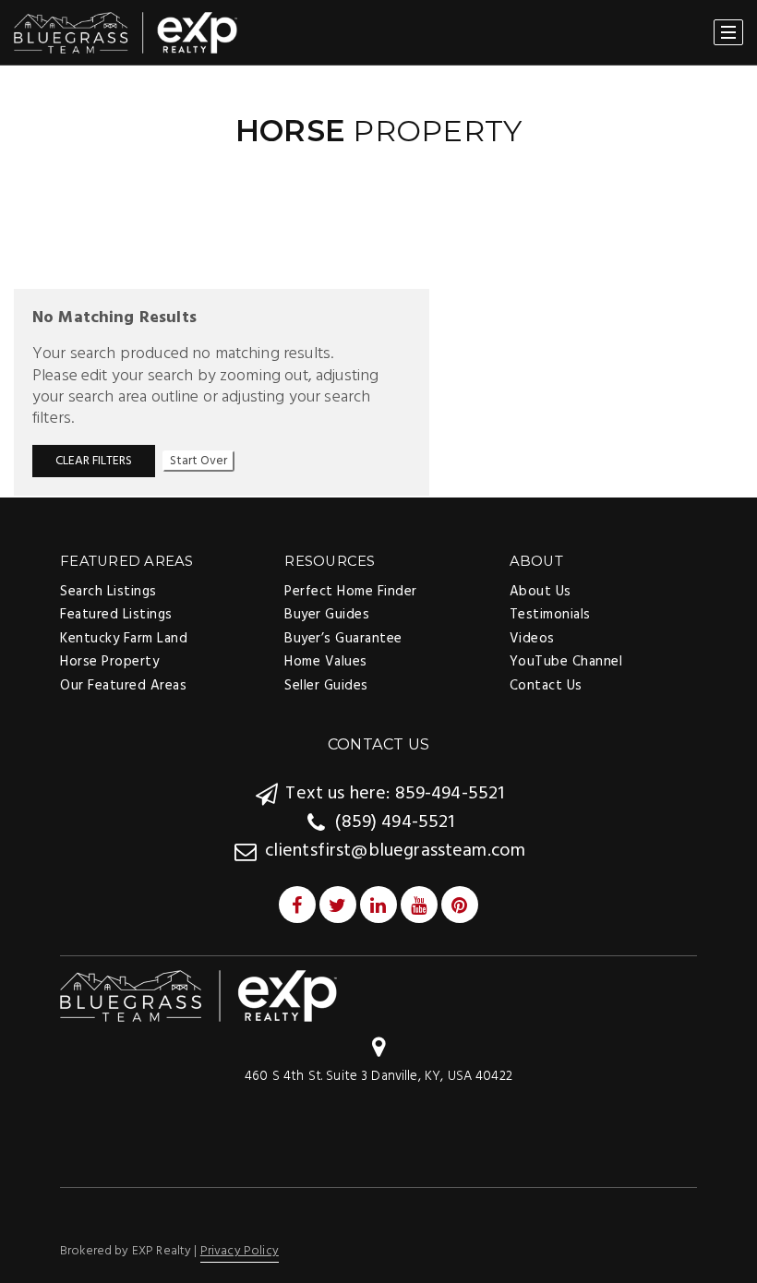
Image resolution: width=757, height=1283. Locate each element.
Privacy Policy (239, 1251)
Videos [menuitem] (532, 639)
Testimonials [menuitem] (550, 615)
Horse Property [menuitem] (109, 662)
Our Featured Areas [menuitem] (123, 686)
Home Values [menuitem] (325, 662)
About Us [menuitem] (540, 592)
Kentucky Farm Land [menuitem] (123, 639)
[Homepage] (125, 33)
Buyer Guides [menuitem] (326, 615)
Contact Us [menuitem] (546, 686)
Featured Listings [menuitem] (116, 615)
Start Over (198, 461)
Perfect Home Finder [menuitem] (350, 592)
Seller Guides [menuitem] (326, 686)
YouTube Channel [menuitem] (566, 662)
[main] (378, 281)
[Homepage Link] (198, 996)
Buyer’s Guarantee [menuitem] (343, 639)
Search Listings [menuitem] (108, 592)
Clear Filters (93, 461)
